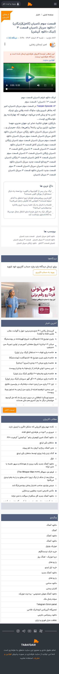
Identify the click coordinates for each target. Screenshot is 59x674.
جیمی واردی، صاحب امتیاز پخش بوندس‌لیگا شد (33, 485)
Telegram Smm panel (47, 604)
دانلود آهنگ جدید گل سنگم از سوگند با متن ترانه (32, 496)
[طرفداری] (33, 4)
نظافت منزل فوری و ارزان (46, 620)
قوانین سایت (48, 60)
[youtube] (29, 631)
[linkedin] (35, 631)
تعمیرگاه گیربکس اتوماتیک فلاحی (42, 609)
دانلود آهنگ (52, 525)
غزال (52, 458)
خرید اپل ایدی (51, 567)
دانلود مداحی (51, 583)
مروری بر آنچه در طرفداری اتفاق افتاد (38, 432)
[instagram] (18, 631)
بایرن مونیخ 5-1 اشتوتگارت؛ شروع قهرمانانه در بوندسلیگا (29, 339)
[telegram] (23, 631)
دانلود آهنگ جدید (49, 572)
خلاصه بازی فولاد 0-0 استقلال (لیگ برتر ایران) (34, 352)
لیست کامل (9, 410)
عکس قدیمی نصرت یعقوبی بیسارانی (38, 490)
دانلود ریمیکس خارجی (47, 615)
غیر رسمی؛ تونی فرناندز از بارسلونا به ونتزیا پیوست (31, 368)
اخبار (38, 14)
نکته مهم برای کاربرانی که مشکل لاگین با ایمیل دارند (31, 427)
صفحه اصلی (48, 14)
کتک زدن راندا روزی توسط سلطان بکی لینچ (35, 453)
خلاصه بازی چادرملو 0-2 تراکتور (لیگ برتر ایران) (33, 373)
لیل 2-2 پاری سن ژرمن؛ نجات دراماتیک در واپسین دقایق (29, 384)
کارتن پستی (51, 588)
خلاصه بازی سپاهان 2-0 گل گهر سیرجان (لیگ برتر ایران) (29, 379)
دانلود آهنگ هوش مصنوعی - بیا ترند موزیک (38, 594)
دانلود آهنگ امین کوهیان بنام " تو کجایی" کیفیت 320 (30, 437)
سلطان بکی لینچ (47, 442)
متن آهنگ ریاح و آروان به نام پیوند (38, 448)
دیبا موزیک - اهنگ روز (47, 557)
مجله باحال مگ (50, 599)
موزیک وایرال (51, 546)
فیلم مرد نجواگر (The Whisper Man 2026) (35, 472)
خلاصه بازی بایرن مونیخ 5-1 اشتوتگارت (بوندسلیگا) (31, 357)
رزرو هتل (53, 562)
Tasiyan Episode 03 (46, 106)
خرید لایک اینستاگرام (48, 551)
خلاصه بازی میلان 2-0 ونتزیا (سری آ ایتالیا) (35, 363)
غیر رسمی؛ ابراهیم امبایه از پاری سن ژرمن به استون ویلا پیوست (29, 391)
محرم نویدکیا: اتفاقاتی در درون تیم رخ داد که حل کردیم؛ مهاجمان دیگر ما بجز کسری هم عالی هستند (29, 399)
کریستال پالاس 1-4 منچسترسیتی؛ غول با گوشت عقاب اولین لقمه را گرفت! (30, 332)
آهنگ (54, 530)
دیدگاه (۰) (13, 38)
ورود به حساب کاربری (45, 272)
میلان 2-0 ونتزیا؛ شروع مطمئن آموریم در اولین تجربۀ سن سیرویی (28, 346)
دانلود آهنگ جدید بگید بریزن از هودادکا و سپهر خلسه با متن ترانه (30, 465)
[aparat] (41, 631)
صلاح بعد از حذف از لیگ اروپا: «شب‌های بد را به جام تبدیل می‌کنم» (29, 479)
